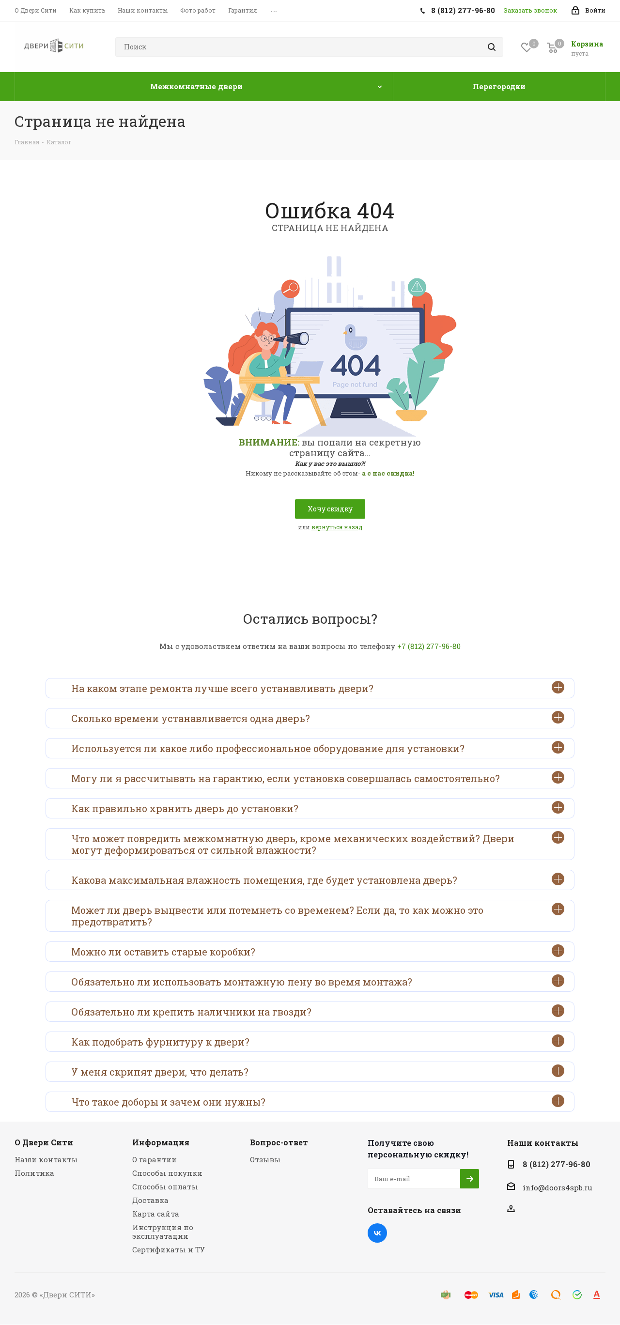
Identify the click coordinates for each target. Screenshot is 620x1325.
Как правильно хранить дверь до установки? (184, 808)
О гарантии (154, 1159)
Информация (160, 1142)
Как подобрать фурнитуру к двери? (160, 1041)
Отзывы (265, 1159)
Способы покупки (167, 1173)
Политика (34, 1173)
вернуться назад (336, 527)
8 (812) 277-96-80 (556, 1164)
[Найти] (491, 47)
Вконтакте (377, 1233)
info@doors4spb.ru (557, 1187)
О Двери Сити (44, 1142)
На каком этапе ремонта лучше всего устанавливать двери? (222, 688)
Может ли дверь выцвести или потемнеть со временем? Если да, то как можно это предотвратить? (277, 916)
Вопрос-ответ (279, 1142)
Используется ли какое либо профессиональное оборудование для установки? (268, 748)
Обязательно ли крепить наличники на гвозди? (191, 1011)
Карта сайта (155, 1213)
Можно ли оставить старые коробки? (163, 951)
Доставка (150, 1200)
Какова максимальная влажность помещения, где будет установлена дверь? (264, 880)
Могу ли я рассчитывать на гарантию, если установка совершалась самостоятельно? (285, 778)
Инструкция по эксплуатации (162, 1231)
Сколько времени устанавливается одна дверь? (190, 718)
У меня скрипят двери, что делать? (159, 1071)
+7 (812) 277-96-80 (429, 646)
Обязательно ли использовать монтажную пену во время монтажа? (241, 981)
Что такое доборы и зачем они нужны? (168, 1101)
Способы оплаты (165, 1186)
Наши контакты (46, 1159)
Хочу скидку (330, 508)
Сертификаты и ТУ (168, 1249)
